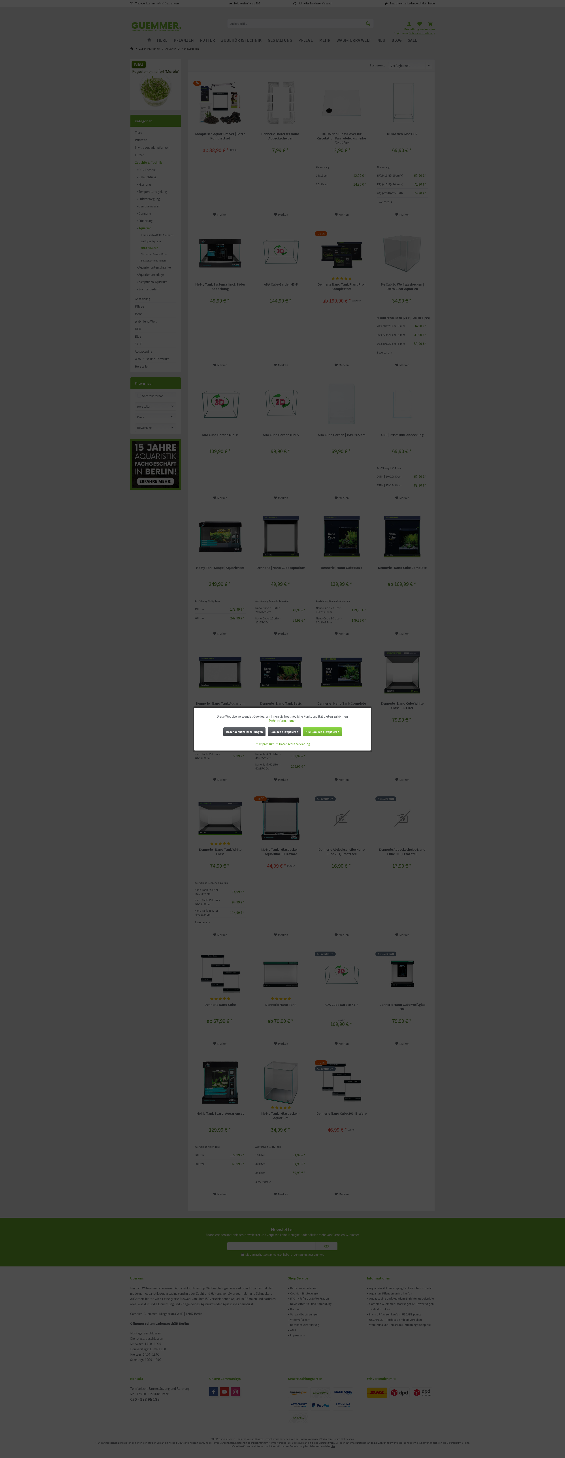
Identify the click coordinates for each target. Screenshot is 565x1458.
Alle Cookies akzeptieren (322, 732)
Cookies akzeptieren (284, 732)
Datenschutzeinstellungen (244, 732)
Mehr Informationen (282, 721)
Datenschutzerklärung (294, 744)
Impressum (266, 744)
